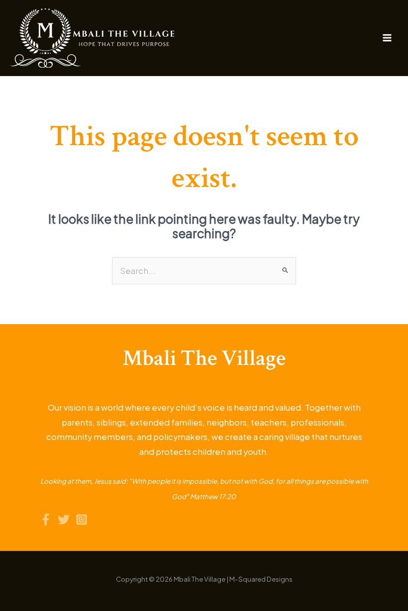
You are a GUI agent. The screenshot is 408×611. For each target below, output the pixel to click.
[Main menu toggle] (387, 38)
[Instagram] (82, 519)
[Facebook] (46, 519)
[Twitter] (64, 519)
